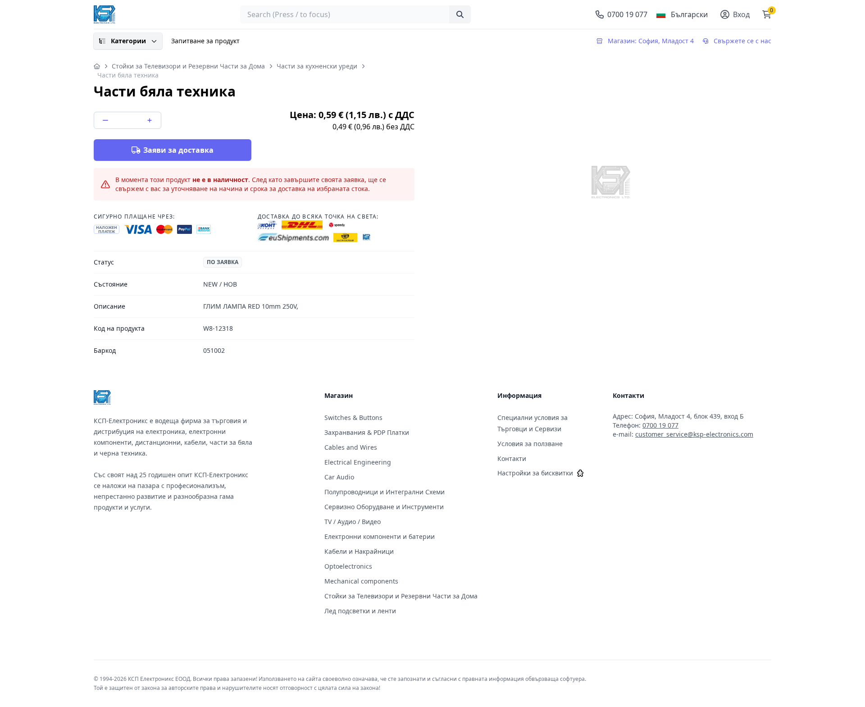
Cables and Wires (350, 447)
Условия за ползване (530, 443)
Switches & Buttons (353, 417)
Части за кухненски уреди (317, 66)
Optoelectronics (348, 566)
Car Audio (339, 477)
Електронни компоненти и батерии (379, 536)
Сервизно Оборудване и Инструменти (384, 506)
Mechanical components (361, 581)
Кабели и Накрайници (359, 551)
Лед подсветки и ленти (360, 611)
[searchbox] (355, 14)
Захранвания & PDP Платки (366, 432)
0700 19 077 (660, 425)
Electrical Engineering (357, 462)
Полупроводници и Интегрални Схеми (384, 492)
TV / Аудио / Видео (352, 521)
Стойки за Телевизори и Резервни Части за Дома (188, 66)
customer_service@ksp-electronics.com (694, 434)
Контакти (511, 458)
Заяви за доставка (178, 150)
